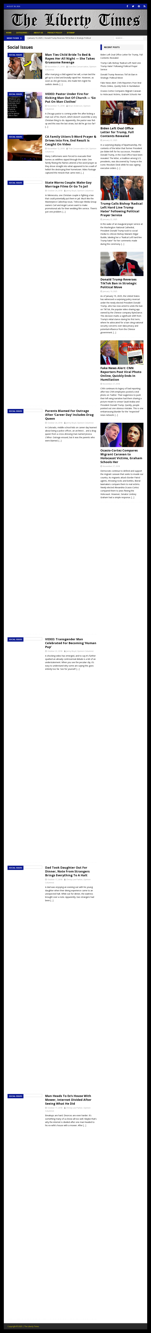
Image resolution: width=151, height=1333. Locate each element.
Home (9, 32)
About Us (38, 32)
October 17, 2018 (54, 879)
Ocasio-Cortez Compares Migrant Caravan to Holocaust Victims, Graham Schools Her (121, 456)
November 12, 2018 (55, 148)
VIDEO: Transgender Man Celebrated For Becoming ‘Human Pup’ (70, 643)
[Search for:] (128, 37)
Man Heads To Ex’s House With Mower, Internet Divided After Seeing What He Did (68, 1100)
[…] (61, 84)
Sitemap (71, 32)
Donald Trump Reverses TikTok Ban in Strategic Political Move (118, 283)
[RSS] (144, 6)
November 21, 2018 (55, 66)
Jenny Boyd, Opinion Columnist (79, 190)
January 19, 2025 (110, 291)
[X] (133, 6)
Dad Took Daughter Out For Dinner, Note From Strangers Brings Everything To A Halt (67, 871)
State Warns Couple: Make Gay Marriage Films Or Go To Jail (68, 184)
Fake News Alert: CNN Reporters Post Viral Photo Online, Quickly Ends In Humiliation (120, 374)
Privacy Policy (54, 32)
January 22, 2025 (110, 140)
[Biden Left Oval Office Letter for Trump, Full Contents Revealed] (121, 113)
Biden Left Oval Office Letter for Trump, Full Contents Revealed (117, 132)
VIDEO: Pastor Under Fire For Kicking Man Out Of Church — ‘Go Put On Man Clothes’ (70, 98)
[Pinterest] (138, 6)
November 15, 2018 (55, 105)
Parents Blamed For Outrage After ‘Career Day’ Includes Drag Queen (69, 415)
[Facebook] (127, 6)
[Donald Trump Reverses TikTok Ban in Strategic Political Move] (121, 264)
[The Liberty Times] (75, 28)
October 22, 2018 (54, 651)
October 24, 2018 (54, 190)
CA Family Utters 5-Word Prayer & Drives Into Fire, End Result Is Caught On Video (70, 140)
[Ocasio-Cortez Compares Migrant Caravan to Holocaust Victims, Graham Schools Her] (121, 435)
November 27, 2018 (111, 383)
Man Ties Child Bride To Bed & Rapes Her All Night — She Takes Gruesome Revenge (70, 58)
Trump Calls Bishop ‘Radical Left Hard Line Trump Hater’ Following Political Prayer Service (120, 66)
